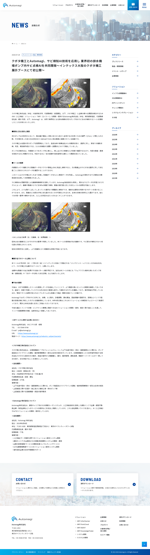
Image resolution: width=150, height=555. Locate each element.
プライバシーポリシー (18, 552)
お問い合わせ (123, 525)
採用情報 (105, 5)
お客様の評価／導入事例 (80, 5)
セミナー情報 (104, 535)
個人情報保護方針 (31, 552)
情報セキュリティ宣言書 (54, 552)
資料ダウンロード (94, 5)
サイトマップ (41, 552)
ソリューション (58, 5)
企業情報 (113, 5)
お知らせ (121, 5)
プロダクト (69, 5)
